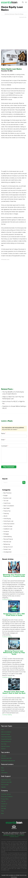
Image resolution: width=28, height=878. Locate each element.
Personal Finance (8, 539)
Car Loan (5, 500)
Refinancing (6, 544)
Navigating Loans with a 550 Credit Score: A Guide (14, 614)
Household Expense (6, 739)
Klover (2, 770)
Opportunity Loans (6, 779)
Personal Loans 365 (6, 758)
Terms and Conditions (6, 796)
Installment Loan (7, 529)
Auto (2, 729)
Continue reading (7, 599)
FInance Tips (6, 511)
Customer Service (6, 794)
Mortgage (6, 534)
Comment (4, 446)
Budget (5, 495)
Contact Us (4, 803)
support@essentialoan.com (9, 835)
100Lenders (4, 772)
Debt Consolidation (8, 505)
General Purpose (5, 734)
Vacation (3, 748)
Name (3, 433)
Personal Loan (7, 541)
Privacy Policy (4, 799)
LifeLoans (3, 756)
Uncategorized (7, 552)
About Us (3, 806)
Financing (6, 513)
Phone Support (20, 835)
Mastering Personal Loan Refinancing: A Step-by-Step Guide (14, 652)
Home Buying (7, 518)
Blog (2, 813)
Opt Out (3, 801)
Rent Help (3, 744)
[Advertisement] (14, 33)
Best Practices (7, 493)
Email (3, 440)
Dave (2, 768)
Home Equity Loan (8, 521)
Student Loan (7, 549)
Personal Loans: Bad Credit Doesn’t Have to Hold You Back (14, 692)
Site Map (3, 808)
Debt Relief (6, 508)
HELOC (5, 516)
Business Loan (7, 498)
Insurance (6, 531)
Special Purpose (5, 746)
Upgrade (3, 787)
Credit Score (6, 503)
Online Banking (7, 536)
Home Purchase (7, 526)
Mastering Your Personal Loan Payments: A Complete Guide (14, 575)
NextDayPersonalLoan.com (8, 760)
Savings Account (8, 547)
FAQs (2, 811)
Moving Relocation (6, 741)
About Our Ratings (19, 14)
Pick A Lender (5, 784)
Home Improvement (8, 523)
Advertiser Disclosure (9, 14)
